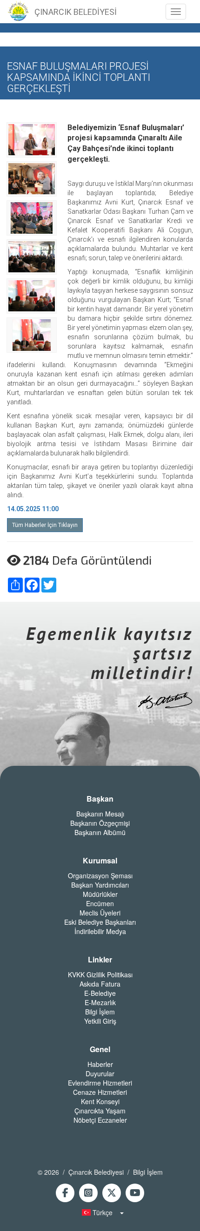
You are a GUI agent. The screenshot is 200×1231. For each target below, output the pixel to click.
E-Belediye (100, 993)
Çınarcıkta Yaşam (100, 1110)
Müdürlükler (100, 894)
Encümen (100, 903)
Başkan (100, 799)
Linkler (100, 960)
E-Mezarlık (100, 1002)
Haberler (100, 1064)
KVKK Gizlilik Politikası (100, 974)
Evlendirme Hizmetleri (100, 1082)
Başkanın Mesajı (100, 813)
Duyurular (100, 1073)
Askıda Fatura (100, 983)
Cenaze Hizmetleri (100, 1092)
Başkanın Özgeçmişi (100, 823)
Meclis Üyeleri (100, 912)
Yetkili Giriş (100, 1021)
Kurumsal (100, 861)
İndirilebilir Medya (100, 931)
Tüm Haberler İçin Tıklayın (45, 525)
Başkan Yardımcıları (100, 884)
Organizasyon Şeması (100, 875)
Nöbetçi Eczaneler (100, 1120)
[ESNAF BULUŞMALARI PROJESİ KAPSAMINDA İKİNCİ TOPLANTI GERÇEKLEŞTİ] (31, 139)
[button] (100, 1212)
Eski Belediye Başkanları (100, 922)
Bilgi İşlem (100, 1011)
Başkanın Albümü (100, 832)
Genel (100, 1049)
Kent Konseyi (100, 1101)
